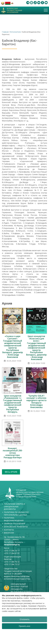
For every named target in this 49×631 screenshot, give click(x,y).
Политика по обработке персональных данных (16, 513)
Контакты (9, 529)
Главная (5, 32)
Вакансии (9, 533)
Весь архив (11, 471)
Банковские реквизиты (16, 526)
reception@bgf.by (12, 544)
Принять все (24, 626)
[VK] (38, 2)
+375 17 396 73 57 (12, 564)
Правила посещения (14, 523)
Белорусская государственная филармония (14, 10)
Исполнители (15, 32)
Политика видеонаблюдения (14, 519)
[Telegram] (27, 2)
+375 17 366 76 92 (12, 561)
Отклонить (24, 619)
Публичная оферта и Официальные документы (14, 506)
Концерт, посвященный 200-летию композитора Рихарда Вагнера (12, 453)
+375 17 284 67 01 (12, 553)
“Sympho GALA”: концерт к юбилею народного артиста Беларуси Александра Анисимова (36, 401)
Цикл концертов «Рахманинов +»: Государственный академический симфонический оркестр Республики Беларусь (12, 403)
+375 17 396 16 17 (12, 550)
